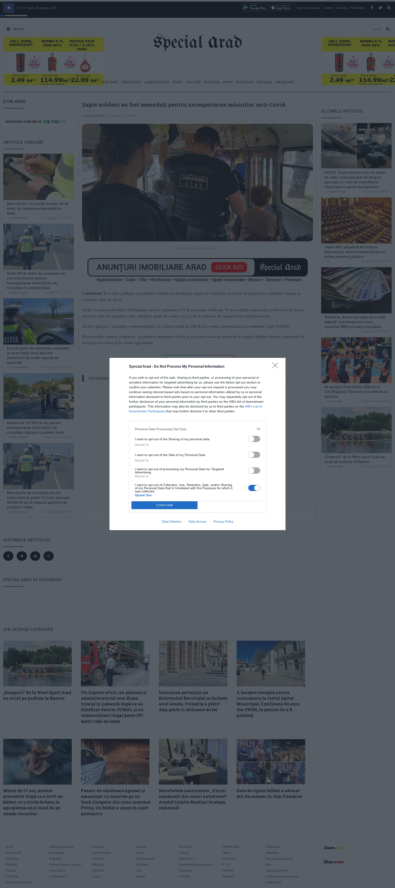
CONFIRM (164, 505)
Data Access (197, 521)
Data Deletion (171, 521)
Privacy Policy (223, 521)
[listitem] (197, 428)
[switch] (254, 439)
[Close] (276, 366)
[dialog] (197, 444)
